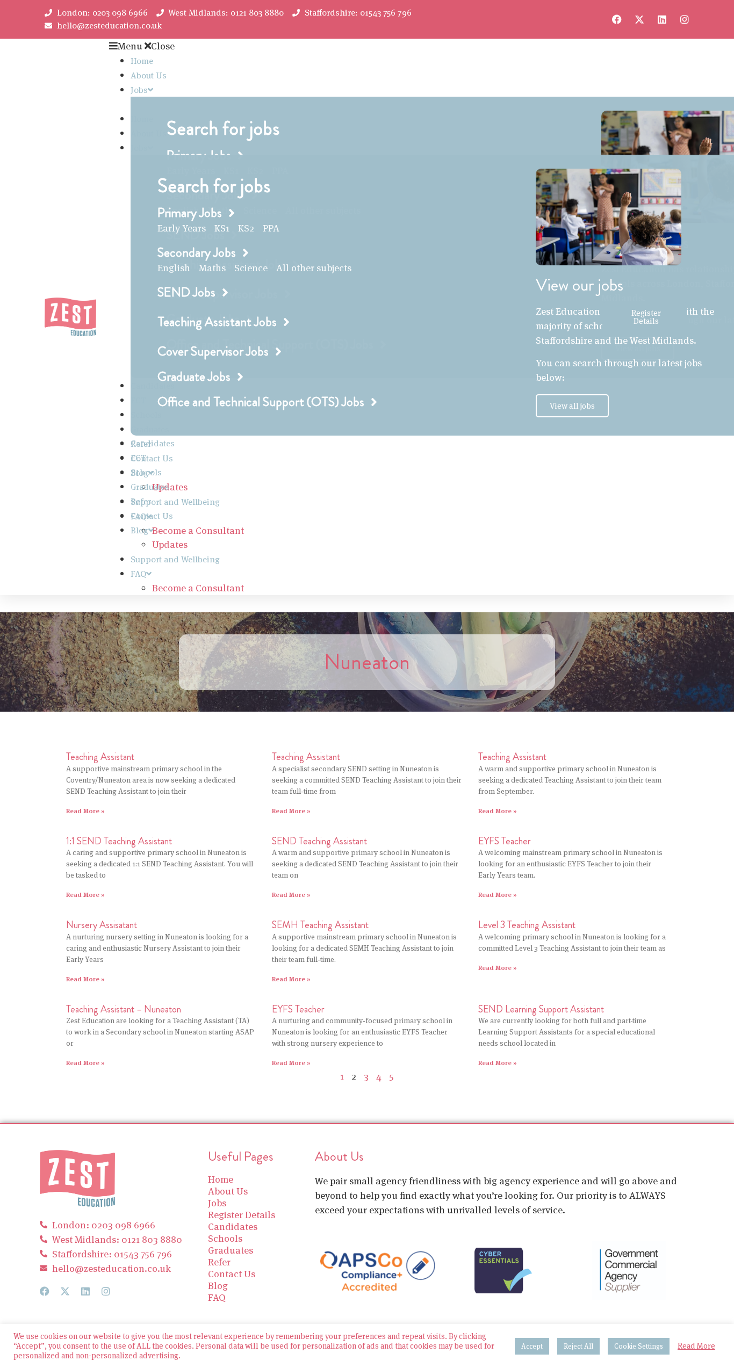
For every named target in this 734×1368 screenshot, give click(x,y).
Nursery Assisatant (101, 925)
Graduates (150, 487)
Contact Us (152, 458)
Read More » (85, 811)
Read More (696, 1346)
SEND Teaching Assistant (319, 841)
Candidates (153, 443)
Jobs (139, 90)
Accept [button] (532, 1346)
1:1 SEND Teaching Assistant (119, 841)
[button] (355, 46)
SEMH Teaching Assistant (320, 925)
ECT (138, 458)
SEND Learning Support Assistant (541, 1009)
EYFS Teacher (504, 841)
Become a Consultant (198, 530)
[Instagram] (684, 19)
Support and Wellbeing (175, 502)
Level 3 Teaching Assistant (526, 925)
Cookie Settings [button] (638, 1346)
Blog (139, 530)
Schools (146, 472)
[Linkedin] (662, 19)
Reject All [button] (578, 1346)
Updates (170, 544)
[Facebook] (617, 19)
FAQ (138, 574)
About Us (149, 75)
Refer (141, 501)
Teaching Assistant (100, 757)
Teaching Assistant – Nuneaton (123, 1009)
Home (142, 61)
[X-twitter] (639, 19)
